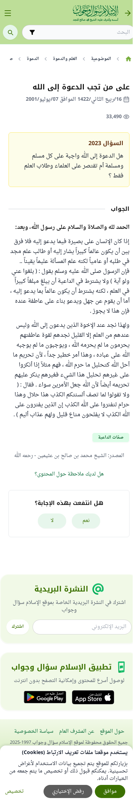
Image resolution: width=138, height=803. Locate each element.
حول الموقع (112, 731)
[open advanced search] (32, 32)
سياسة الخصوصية (33, 731)
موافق (110, 791)
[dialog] (66, 774)
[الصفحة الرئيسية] (128, 59)
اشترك (18, 626)
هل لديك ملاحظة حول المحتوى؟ (69, 474)
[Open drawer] (8, 13)
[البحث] (10, 32)
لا (52, 521)
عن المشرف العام (76, 731)
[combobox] (83, 32)
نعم (86, 521)
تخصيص (14, 791)
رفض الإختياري (68, 791)
